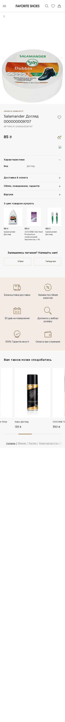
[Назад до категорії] (4, 16)
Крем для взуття (48, 443)
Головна (10, 443)
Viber (21, 261)
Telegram (50, 261)
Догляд (31, 166)
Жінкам (22, 443)
